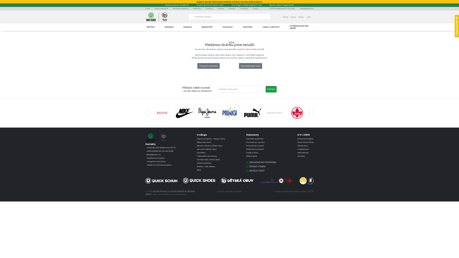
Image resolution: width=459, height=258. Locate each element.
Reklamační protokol (255, 149)
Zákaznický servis (161, 8)
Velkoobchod (302, 153)
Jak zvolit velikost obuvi (207, 149)
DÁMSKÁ (169, 27)
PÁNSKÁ (187, 27)
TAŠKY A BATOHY (271, 27)
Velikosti (232, 8)
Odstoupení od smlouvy (207, 156)
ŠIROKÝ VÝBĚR (257, 166)
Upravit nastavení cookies (229, 191)
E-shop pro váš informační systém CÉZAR (294, 191)
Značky (255, 8)
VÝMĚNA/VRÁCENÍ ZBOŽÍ (299, 27)
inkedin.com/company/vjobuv (159, 165)
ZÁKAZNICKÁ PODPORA (262, 162)
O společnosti (303, 149)
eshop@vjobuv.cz (307, 8)
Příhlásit (271, 89)
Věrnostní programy (180, 8)
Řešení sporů (251, 156)
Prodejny (209, 8)
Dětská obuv (302, 146)
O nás (147, 8)
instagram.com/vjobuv (156, 161)
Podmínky (197, 8)
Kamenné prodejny (305, 139)
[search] (190, 17)
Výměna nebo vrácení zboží (208, 160)
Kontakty (301, 156)
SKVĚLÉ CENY (257, 170)
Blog (199, 170)
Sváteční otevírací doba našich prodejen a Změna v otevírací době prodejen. (229, 2)
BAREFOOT (207, 27)
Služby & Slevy (252, 153)
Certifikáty (244, 8)
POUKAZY (228, 27)
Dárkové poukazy (204, 163)
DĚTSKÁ (151, 27)
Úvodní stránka (208, 65)
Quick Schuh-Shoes (305, 142)
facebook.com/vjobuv (156, 158)
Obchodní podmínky (254, 139)
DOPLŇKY (248, 27)
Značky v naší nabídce (206, 166)
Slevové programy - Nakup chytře (211, 139)
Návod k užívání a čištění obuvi (210, 146)
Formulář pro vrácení (255, 146)
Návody (221, 8)
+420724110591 (275, 8)
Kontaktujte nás (250, 65)
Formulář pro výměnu (255, 142)
